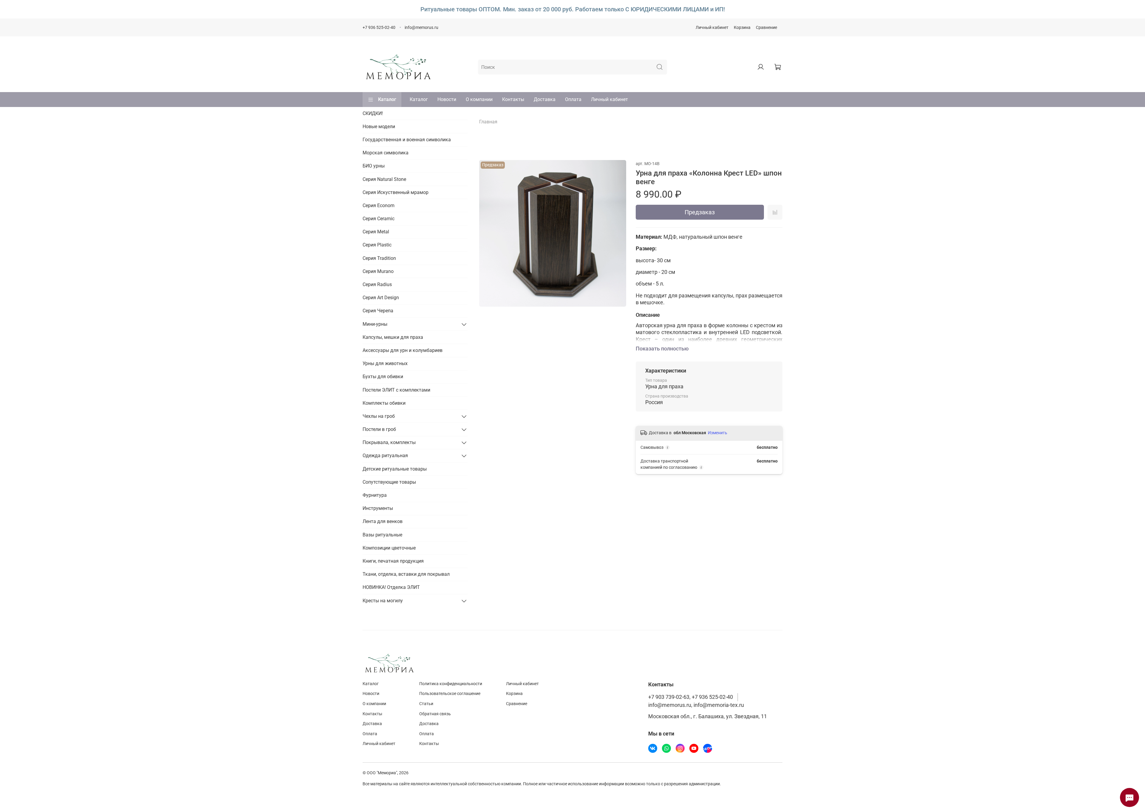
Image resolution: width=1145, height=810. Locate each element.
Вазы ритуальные (382, 535)
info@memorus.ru (421, 27)
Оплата (573, 99)
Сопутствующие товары (389, 482)
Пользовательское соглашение (449, 693)
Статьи (426, 703)
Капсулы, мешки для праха (393, 337)
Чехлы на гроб (379, 416)
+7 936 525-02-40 (379, 27)
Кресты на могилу (383, 600)
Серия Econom (378, 205)
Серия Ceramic (378, 218)
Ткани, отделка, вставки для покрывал (406, 574)
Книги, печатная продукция (393, 561)
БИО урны (374, 166)
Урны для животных (385, 363)
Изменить (717, 432)
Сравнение (766, 27)
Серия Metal (376, 232)
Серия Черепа (378, 311)
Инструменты (378, 508)
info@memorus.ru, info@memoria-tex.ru (696, 705)
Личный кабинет (712, 27)
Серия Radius (377, 284)
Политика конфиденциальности (450, 683)
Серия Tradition (379, 258)
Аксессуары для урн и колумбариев (402, 350)
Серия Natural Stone (384, 179)
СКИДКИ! (373, 113)
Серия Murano (378, 271)
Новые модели (379, 126)
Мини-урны (375, 324)
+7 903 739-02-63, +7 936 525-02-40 (690, 697)
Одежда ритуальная (385, 455)
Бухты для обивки (383, 376)
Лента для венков (383, 521)
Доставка (545, 99)
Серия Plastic (377, 245)
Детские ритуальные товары (395, 469)
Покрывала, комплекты (389, 442)
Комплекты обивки (384, 403)
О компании (479, 99)
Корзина (742, 27)
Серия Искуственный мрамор (395, 192)
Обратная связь (435, 713)
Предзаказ (700, 212)
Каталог (387, 99)
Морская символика (386, 153)
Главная (488, 122)
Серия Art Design (381, 297)
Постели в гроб (379, 429)
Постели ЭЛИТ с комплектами (396, 390)
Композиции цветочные (389, 548)
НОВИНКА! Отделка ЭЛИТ (391, 587)
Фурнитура (375, 495)
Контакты (513, 99)
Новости (446, 99)
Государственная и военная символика (407, 139)
